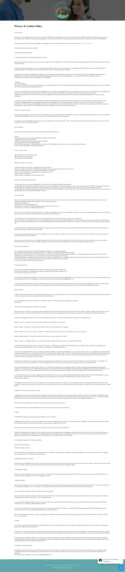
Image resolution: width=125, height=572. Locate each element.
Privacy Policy (69, 568)
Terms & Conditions (86, 43)
